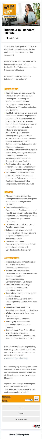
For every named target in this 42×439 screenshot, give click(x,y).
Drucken (21, 413)
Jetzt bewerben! (21, 419)
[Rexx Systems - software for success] (36, 426)
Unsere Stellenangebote (19, 435)
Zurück (21, 407)
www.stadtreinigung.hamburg (15, 358)
